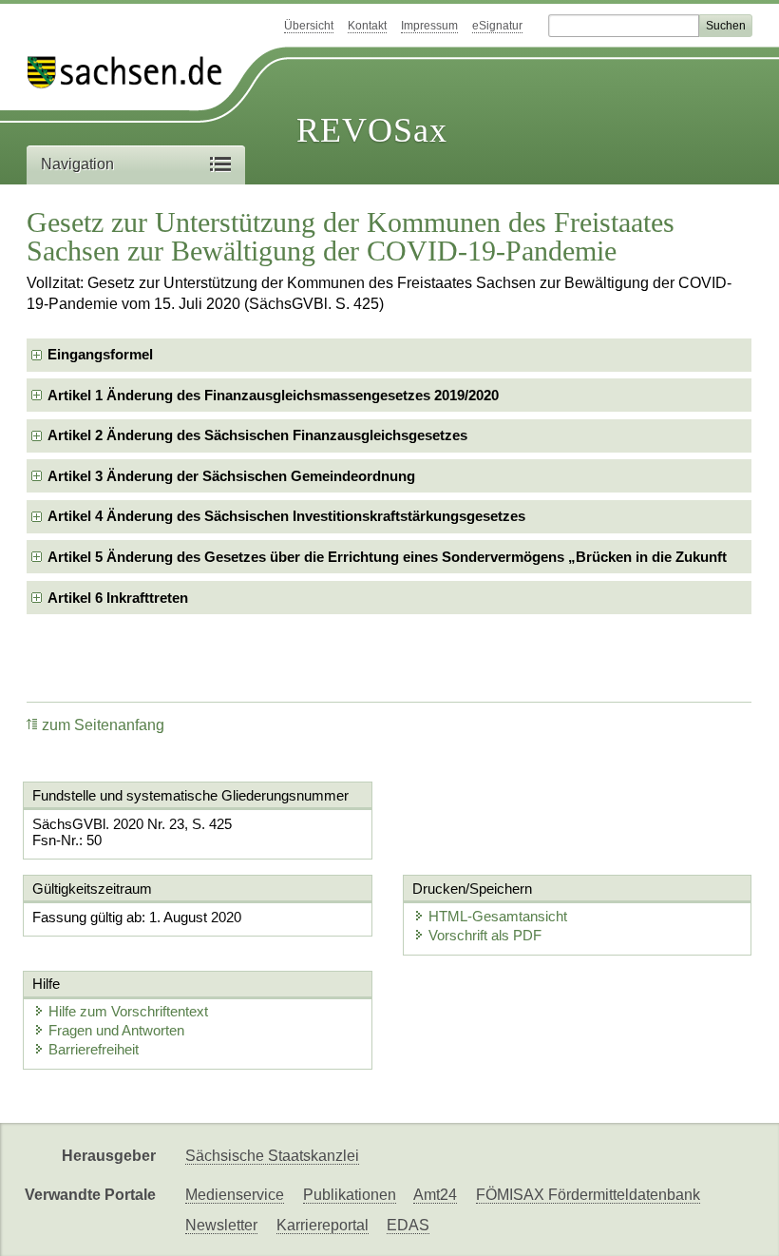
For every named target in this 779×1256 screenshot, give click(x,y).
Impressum (429, 25)
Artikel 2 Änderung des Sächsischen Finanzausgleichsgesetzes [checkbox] (257, 435)
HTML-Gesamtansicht (497, 916)
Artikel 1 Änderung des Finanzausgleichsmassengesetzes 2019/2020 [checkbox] (273, 395)
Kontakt (367, 25)
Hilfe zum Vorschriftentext (128, 1011)
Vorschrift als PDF (485, 935)
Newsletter (221, 1225)
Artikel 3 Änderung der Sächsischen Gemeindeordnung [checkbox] (231, 476)
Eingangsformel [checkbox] (100, 354)
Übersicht (308, 25)
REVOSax (371, 130)
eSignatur (497, 25)
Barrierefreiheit (93, 1049)
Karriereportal (322, 1225)
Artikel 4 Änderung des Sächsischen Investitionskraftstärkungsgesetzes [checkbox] (286, 516)
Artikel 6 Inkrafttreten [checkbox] (118, 597)
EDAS (408, 1225)
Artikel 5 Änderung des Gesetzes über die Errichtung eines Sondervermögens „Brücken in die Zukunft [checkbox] (387, 557)
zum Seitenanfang (103, 725)
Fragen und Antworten (116, 1030)
